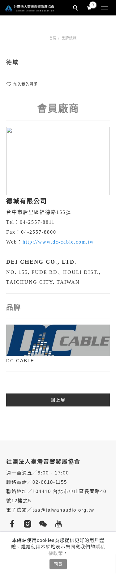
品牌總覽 (69, 38)
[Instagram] (29, 524)
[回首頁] (29, 8)
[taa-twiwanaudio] (45, 524)
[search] (76, 8)
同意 (58, 564)
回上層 (58, 400)
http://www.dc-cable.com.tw (58, 241)
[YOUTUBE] (60, 524)
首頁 (53, 38)
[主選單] (104, 8)
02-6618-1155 (49, 482)
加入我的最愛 (24, 84)
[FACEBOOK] (14, 524)
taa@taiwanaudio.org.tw (63, 509)
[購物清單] (89, 7)
